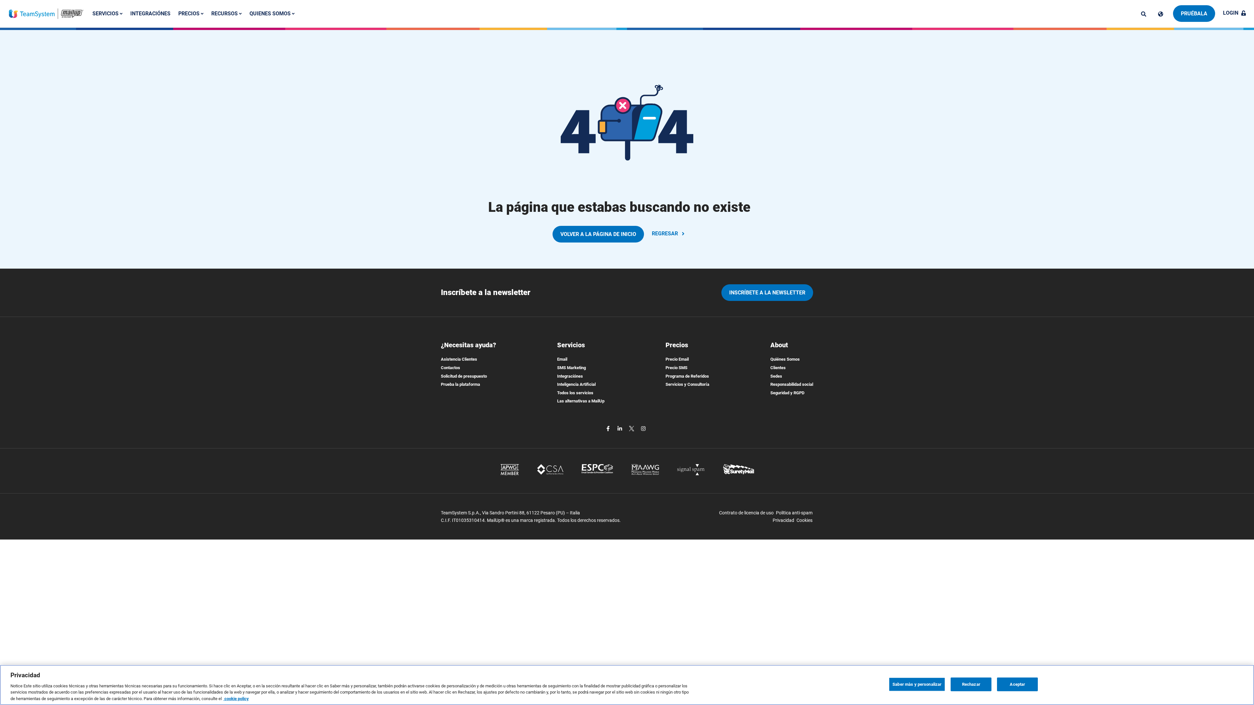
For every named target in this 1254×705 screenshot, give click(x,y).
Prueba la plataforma (460, 384)
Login (1230, 13)
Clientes (778, 367)
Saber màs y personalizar (916, 684)
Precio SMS (676, 367)
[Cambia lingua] (1160, 14)
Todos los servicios (575, 392)
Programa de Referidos (687, 376)
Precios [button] (189, 13)
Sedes (776, 376)
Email (562, 359)
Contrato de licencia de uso (746, 512)
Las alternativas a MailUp (580, 401)
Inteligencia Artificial (576, 384)
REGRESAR (665, 233)
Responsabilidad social (791, 384)
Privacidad (783, 520)
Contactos (450, 367)
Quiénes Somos (785, 359)
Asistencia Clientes (459, 359)
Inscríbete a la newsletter (767, 293)
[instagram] (643, 428)
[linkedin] (620, 428)
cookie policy (236, 698)
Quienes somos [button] (270, 13)
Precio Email (677, 359)
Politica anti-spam (794, 512)
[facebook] (608, 428)
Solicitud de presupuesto (464, 376)
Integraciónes (150, 13)
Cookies (804, 520)
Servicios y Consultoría (687, 384)
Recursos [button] (225, 13)
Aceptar (1017, 684)
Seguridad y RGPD (787, 392)
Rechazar (971, 684)
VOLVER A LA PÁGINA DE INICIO (598, 234)
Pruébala (1194, 13)
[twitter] (632, 428)
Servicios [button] (106, 13)
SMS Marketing (571, 367)
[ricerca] (1143, 14)
